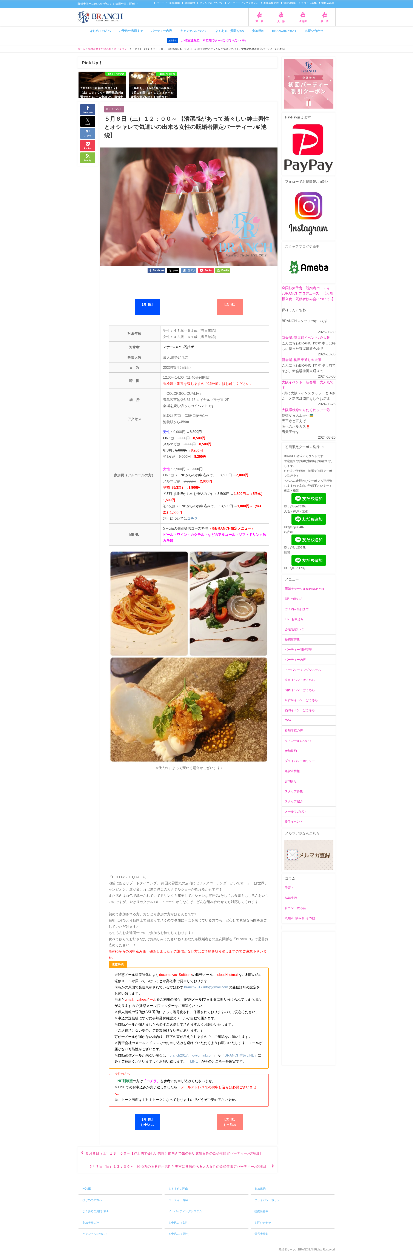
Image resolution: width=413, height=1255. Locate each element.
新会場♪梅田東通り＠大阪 (301, 359)
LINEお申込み (294, 619)
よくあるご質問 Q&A (229, 30)
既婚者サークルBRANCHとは (304, 588)
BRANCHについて (284, 30)
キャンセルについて (211, 3)
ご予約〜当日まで (131, 30)
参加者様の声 (271, 3)
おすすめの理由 (178, 1188)
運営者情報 (290, 3)
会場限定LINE (294, 629)
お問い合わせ (314, 30)
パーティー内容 (161, 30)
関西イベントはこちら (300, 689)
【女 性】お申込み (230, 1122)
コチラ (192, 518)
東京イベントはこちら (300, 679)
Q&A (288, 720)
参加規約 (190, 3)
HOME (86, 1188)
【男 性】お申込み (147, 1122)
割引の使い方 (294, 598)
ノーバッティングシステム (243, 3)
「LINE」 (194, 1061)
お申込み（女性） (179, 1222)
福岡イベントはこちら (300, 710)
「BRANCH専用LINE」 (239, 1055)
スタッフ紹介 (294, 801)
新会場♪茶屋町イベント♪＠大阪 (306, 337)
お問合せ (291, 781)
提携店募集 (327, 3)
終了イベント (114, 109)
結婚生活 (291, 897)
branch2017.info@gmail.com (206, 987)
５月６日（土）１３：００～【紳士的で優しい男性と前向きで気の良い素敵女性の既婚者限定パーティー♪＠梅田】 (174, 1153)
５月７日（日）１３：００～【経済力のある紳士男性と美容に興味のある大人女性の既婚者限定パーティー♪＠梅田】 (179, 1166)
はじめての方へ (100, 30)
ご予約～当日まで (297, 609)
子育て (289, 887)
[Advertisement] (308, 998)
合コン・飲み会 (295, 907)
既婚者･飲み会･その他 (300, 918)
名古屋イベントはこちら (301, 700)
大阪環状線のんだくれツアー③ (306, 410)
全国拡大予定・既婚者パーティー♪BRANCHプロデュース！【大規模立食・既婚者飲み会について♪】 (308, 293)
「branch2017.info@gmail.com (189, 1055)
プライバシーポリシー (300, 760)
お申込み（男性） (179, 1233)
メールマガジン (295, 811)
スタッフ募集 (309, 3)
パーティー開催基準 (168, 3)
